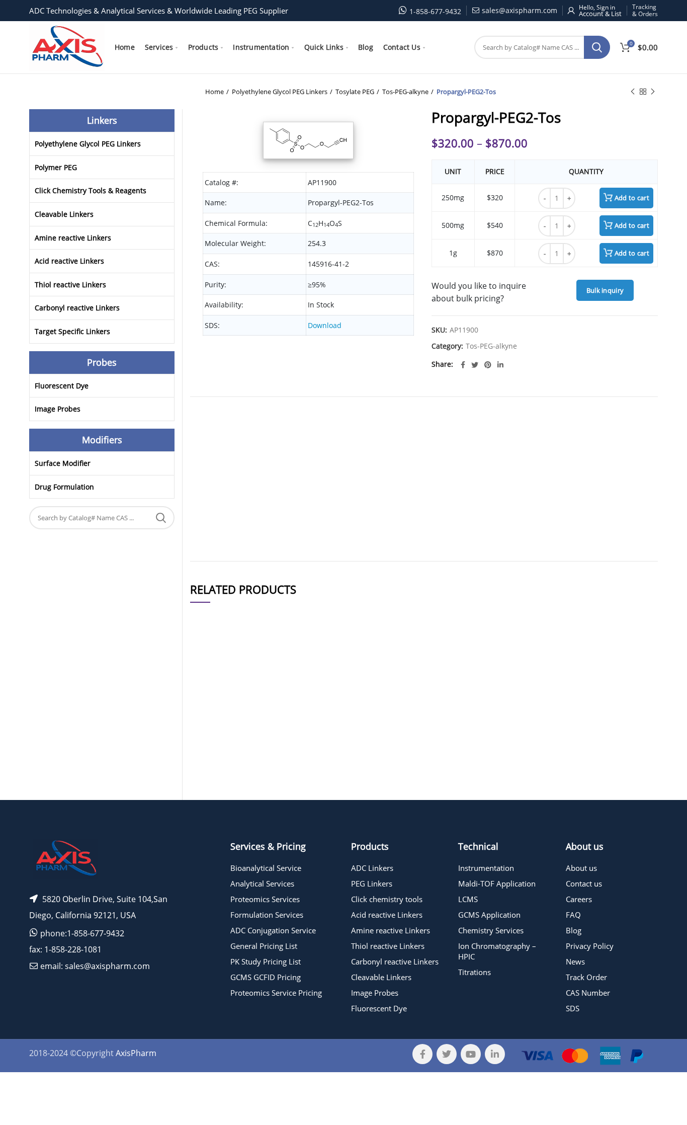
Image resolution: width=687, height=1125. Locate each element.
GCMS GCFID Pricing (265, 977)
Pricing (629, 710)
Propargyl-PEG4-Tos (288, 801)
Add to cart (632, 197)
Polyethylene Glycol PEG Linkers (279, 91)
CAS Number (588, 993)
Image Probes (57, 409)
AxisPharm (136, 1053)
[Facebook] (463, 364)
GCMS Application (489, 915)
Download (324, 325)
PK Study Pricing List (265, 961)
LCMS (468, 899)
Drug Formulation (64, 487)
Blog (573, 930)
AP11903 (210, 735)
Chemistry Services (491, 930)
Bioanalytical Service (265, 868)
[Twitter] (474, 364)
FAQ (573, 915)
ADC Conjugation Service (273, 930)
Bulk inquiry (605, 290)
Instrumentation (486, 868)
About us (581, 868)
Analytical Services (262, 883)
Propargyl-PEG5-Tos (288, 735)
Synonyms (432, 417)
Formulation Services (266, 915)
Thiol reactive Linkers (70, 284)
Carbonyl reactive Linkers (77, 307)
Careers (579, 899)
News (575, 961)
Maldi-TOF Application (497, 883)
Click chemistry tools (386, 899)
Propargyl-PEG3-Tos (288, 710)
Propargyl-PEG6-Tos (288, 765)
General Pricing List (263, 946)
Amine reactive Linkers (73, 238)
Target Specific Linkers (72, 331)
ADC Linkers (372, 868)
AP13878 (210, 765)
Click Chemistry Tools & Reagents (90, 190)
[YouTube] (471, 1054)
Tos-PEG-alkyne (405, 91)
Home (214, 91)
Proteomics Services (265, 899)
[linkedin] (500, 364)
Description (464, 417)
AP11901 (210, 710)
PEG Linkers (371, 883)
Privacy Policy (590, 946)
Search (597, 47)
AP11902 (210, 801)
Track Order (586, 977)
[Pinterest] (487, 364)
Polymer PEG (56, 167)
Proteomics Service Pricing (276, 993)
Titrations (474, 972)
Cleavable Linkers (64, 214)
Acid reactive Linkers (69, 261)
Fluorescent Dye (62, 385)
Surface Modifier (63, 463)
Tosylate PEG (354, 91)
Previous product (633, 92)
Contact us (584, 883)
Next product (653, 92)
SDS (572, 1008)
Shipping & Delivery (391, 417)
